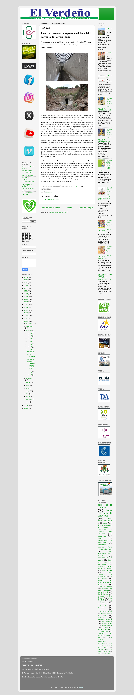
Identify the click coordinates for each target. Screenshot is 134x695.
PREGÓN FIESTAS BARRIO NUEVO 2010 (31, 365)
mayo (28, 391)
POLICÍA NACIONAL (28, 182)
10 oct (30, 372)
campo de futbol (106, 625)
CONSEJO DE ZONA (105, 612)
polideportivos (102, 641)
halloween (101, 610)
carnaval (101, 618)
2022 (26, 288)
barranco (49, 192)
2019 (26, 296)
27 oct (30, 341)
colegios (100, 566)
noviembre (29, 326)
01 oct (30, 375)
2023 (26, 285)
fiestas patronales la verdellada (105, 513)
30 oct (30, 336)
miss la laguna (107, 623)
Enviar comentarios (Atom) (59, 212)
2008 (26, 408)
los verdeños (107, 621)
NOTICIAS (30, 352)
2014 (26, 310)
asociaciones (107, 653)
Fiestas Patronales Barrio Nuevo (105, 553)
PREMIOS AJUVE (105, 586)
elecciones (102, 564)
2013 (26, 313)
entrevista (100, 649)
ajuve (105, 523)
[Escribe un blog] (44, 189)
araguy (99, 653)
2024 (26, 283)
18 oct (30, 344)
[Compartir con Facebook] (48, 189)
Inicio (69, 208)
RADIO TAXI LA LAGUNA (27, 185)
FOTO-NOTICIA (31, 355)
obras (100, 538)
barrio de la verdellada (105, 506)
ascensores (101, 643)
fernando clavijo (103, 629)
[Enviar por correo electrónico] (42, 189)
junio (28, 388)
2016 (26, 304)
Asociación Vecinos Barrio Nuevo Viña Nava (105, 547)
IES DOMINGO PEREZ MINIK (27, 171)
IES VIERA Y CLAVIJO (26, 178)
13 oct (30, 349)
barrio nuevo (103, 536)
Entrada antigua (86, 208)
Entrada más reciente (50, 208)
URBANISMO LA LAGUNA (27, 193)
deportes (101, 608)
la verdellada (103, 631)
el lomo (105, 627)
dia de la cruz (103, 594)
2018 (26, 299)
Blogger (81, 687)
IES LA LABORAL (28, 175)
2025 (26, 280)
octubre (28, 331)
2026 (26, 277)
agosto (28, 382)
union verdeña (107, 570)
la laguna (107, 651)
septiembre (29, 378)
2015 (26, 307)
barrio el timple (103, 592)
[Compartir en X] (46, 189)
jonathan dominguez (105, 620)
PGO (99, 637)
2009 (26, 405)
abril (27, 394)
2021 (26, 291)
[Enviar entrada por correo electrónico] (82, 186)
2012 (26, 315)
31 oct (30, 333)
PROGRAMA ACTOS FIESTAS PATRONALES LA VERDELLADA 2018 (105, 277)
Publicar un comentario (51, 199)
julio (27, 385)
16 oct (30, 347)
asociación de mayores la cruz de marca (105, 582)
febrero (28, 399)
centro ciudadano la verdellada (105, 574)
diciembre (29, 323)
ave (106, 637)
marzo (28, 396)
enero (28, 402)
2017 (26, 302)
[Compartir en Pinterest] (50, 189)
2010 (26, 321)
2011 (26, 318)
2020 (26, 294)
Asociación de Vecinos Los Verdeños (105, 532)
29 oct (30, 338)
